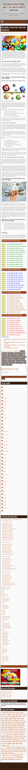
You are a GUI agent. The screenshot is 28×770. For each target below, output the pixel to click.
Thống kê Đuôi (3, 471)
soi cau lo (24, 360)
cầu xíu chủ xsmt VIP (6, 567)
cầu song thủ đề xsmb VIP (7, 551)
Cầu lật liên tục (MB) (6, 625)
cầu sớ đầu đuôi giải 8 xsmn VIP (8, 582)
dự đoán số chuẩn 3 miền (12, 355)
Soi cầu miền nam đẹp (5, 572)
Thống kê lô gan (3, 458)
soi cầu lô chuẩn (12, 362)
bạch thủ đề (15, 726)
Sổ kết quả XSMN (5, 599)
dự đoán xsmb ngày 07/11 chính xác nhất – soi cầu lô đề (9, 368)
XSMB (2, 388)
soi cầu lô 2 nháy (5, 362)
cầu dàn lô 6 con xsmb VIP (7, 544)
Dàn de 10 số (10, 734)
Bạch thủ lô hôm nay (8, 720)
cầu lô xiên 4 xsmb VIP (6, 550)
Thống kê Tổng (3, 478)
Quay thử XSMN (3, 501)
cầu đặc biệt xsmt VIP (6, 561)
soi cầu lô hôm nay (19, 362)
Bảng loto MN (4, 650)
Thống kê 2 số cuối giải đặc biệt (12, 755)
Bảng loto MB (4, 649)
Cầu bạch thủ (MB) (4, 441)
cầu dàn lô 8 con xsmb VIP (7, 545)
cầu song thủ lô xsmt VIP (7, 569)
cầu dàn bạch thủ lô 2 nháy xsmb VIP (9, 528)
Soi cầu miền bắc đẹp (5, 542)
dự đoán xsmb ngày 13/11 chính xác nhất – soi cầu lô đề (9, 369)
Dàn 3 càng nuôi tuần (16, 733)
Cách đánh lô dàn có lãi (14, 731)
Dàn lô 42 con (21, 740)
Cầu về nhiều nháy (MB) (4, 451)
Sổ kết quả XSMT (3, 408)
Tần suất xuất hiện (4, 481)
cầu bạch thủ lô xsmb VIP (7, 527)
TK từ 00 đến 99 (5, 644)
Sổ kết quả (3, 596)
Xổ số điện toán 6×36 (6, 616)
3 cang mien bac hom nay (10, 712)
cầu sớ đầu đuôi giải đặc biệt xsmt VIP (9, 568)
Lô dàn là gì (14, 750)
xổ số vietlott (3, 411)
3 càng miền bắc (16, 714)
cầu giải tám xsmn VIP (6, 579)
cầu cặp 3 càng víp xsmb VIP (7, 530)
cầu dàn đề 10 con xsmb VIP (7, 535)
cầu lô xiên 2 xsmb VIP (6, 547)
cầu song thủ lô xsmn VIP (7, 585)
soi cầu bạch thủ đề (11, 360)
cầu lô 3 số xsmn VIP (6, 581)
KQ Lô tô (3, 647)
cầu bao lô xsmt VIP (6, 558)
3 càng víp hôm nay (17, 716)
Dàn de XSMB (6, 738)
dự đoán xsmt (16, 358)
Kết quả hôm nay (4, 594)
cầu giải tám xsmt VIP (6, 562)
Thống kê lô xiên (3, 461)
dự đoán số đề (20, 355)
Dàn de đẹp (12, 740)
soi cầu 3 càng (22, 358)
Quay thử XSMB (3, 498)
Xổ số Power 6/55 (5, 608)
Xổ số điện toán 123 (6, 618)
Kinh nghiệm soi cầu (5, 589)
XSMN (2, 391)
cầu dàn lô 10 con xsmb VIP (7, 538)
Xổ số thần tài (3, 438)
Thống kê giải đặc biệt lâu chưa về (12, 758)
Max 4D (3, 611)
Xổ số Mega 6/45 (5, 606)
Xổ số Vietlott (4, 605)
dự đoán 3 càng (11, 353)
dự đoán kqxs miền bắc (19, 353)
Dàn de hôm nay (20, 736)
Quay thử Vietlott (3, 508)
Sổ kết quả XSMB (3, 401)
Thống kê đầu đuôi (5, 632)
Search (3, 378)
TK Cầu (2, 621)
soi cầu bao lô (18, 360)
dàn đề (15, 741)
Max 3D (2, 421)
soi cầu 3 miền (4, 360)
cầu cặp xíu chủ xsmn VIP (7, 576)
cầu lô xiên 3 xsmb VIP (6, 548)
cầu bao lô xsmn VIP (6, 575)
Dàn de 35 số (9, 736)
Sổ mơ (2, 511)
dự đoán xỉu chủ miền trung (16, 356)
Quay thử (3, 654)
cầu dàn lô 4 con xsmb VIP (7, 540)
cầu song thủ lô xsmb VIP (7, 552)
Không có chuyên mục (15, 748)
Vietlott (2, 603)
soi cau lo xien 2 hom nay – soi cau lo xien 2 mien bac (14, 7)
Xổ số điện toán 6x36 (4, 431)
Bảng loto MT (4, 651)
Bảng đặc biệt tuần (7, 729)
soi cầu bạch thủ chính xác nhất (10, 347)
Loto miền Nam (3, 491)
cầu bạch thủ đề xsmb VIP (7, 524)
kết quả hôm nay (3, 398)
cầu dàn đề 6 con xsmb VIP (7, 533)
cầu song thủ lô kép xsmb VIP (7, 554)
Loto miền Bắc (3, 488)
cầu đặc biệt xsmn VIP (6, 578)
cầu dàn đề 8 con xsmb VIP (7, 534)
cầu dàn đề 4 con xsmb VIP (7, 531)
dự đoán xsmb (10, 358)
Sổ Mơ (2, 662)
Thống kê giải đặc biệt (8, 757)
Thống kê (2, 428)
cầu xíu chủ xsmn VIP (6, 574)
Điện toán (3, 614)
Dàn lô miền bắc (6, 741)
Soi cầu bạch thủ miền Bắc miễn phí (13, 752)
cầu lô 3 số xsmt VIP (6, 564)
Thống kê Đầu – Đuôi (6, 640)
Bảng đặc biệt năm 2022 (15, 727)
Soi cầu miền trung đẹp (5, 556)
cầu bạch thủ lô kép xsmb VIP (7, 525)
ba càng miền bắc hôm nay (12, 718)
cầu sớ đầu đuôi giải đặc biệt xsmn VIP (9, 584)
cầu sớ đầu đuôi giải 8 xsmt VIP (8, 565)
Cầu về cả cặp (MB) (4, 448)
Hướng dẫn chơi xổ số (11, 351)
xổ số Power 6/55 (3, 418)
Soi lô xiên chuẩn (22, 753)
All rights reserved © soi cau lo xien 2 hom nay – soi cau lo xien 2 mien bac (14, 768)
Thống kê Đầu (3, 468)
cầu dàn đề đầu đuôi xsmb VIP (8, 537)
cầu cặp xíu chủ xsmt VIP (7, 559)
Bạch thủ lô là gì (12, 722)
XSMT (2, 593)
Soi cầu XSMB (9, 364)
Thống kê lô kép (5, 636)
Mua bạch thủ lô (9, 751)
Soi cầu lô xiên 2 (17, 753)
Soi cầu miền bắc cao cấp (6, 520)
